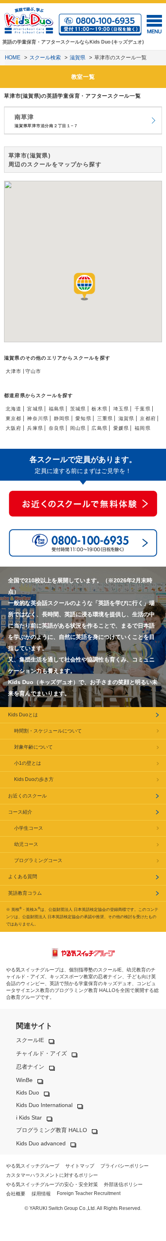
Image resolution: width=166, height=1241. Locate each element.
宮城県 (35, 409)
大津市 (14, 371)
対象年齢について (33, 747)
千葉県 (143, 409)
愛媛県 (121, 428)
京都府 (148, 418)
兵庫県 (35, 428)
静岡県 (62, 418)
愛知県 (83, 418)
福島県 (57, 409)
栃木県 (99, 409)
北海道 (14, 409)
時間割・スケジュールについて (48, 731)
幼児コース (26, 844)
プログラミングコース (38, 860)
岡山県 (78, 428)
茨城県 (78, 409)
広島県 (99, 428)
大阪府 (14, 428)
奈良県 (57, 428)
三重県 (105, 418)
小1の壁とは (27, 763)
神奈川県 (37, 418)
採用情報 (41, 1194)
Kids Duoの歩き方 (34, 779)
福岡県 (143, 428)
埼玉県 (121, 409)
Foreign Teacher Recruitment (88, 1193)
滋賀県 (126, 418)
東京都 (14, 418)
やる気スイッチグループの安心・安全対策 (52, 1184)
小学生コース (28, 828)
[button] (84, 287)
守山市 (33, 371)
